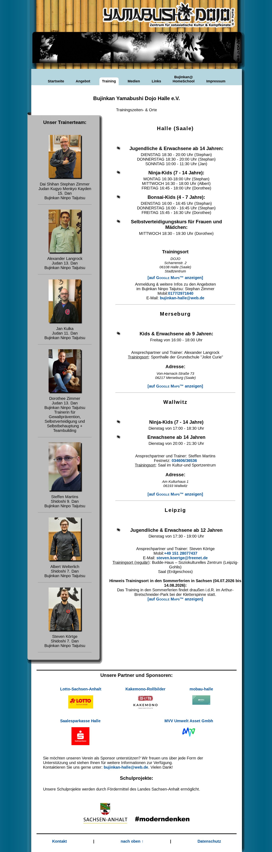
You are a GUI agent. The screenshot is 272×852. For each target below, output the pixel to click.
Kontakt (59, 841)
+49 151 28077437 (180, 553)
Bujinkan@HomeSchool (184, 79)
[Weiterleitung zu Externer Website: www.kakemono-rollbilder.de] (145, 702)
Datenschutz (209, 841)
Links (156, 81)
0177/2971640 (180, 293)
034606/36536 (184, 460)
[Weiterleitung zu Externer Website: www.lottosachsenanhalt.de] (80, 702)
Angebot (83, 81)
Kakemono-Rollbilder (145, 689)
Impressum (215, 81)
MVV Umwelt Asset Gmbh (188, 721)
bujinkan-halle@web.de (182, 298)
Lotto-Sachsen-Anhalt (80, 689)
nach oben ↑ (132, 841)
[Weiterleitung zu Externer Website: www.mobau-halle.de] (201, 700)
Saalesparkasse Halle (80, 721)
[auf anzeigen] (175, 277)
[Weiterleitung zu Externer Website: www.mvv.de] (188, 732)
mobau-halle (201, 689)
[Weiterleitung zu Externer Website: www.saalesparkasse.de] (80, 736)
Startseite (56, 81)
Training (109, 81)
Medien (134, 81)
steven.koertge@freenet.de (182, 558)
